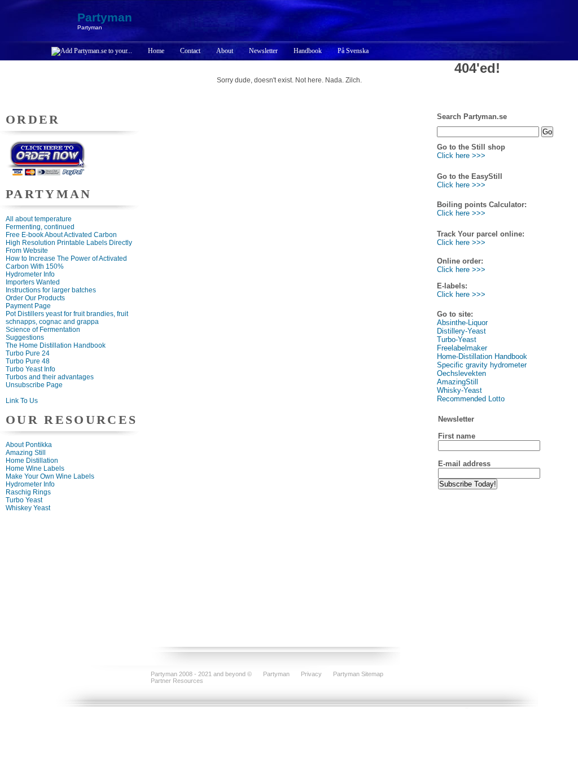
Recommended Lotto (471, 399)
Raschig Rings (28, 492)
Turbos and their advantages (50, 377)
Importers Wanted (33, 282)
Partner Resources (177, 680)
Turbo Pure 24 (28, 353)
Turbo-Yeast (456, 339)
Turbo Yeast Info (30, 369)
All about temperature (39, 219)
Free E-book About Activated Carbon (61, 235)
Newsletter (263, 51)
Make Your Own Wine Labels (50, 476)
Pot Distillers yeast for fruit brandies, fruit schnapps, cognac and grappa (67, 318)
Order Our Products (35, 298)
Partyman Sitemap (358, 674)
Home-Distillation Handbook (482, 356)
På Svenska (353, 51)
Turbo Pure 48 (28, 361)
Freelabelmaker (462, 348)
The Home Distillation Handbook (56, 345)
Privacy (311, 674)
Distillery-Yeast (461, 331)
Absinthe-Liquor (462, 322)
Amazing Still (26, 453)
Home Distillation (32, 461)
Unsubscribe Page (34, 385)
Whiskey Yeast (28, 508)
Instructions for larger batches (51, 290)
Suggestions (25, 337)
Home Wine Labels (35, 468)
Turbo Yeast (24, 500)
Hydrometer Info (30, 274)
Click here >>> (461, 155)
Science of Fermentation (43, 330)
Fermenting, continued (40, 227)
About (224, 51)
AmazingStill (457, 382)
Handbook (308, 51)
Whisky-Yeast (459, 390)
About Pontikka (29, 445)
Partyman (104, 17)
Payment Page (28, 306)
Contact (190, 51)
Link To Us (22, 401)
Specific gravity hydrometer (482, 365)
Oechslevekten (461, 373)
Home (156, 51)
